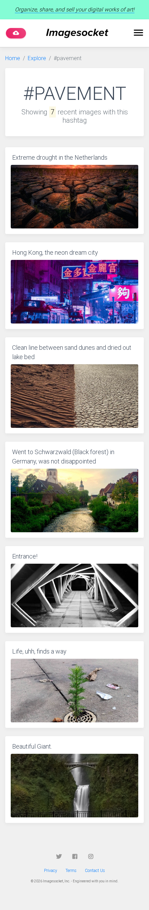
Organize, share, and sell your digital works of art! (74, 9)
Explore (37, 58)
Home (12, 58)
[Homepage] (77, 33)
